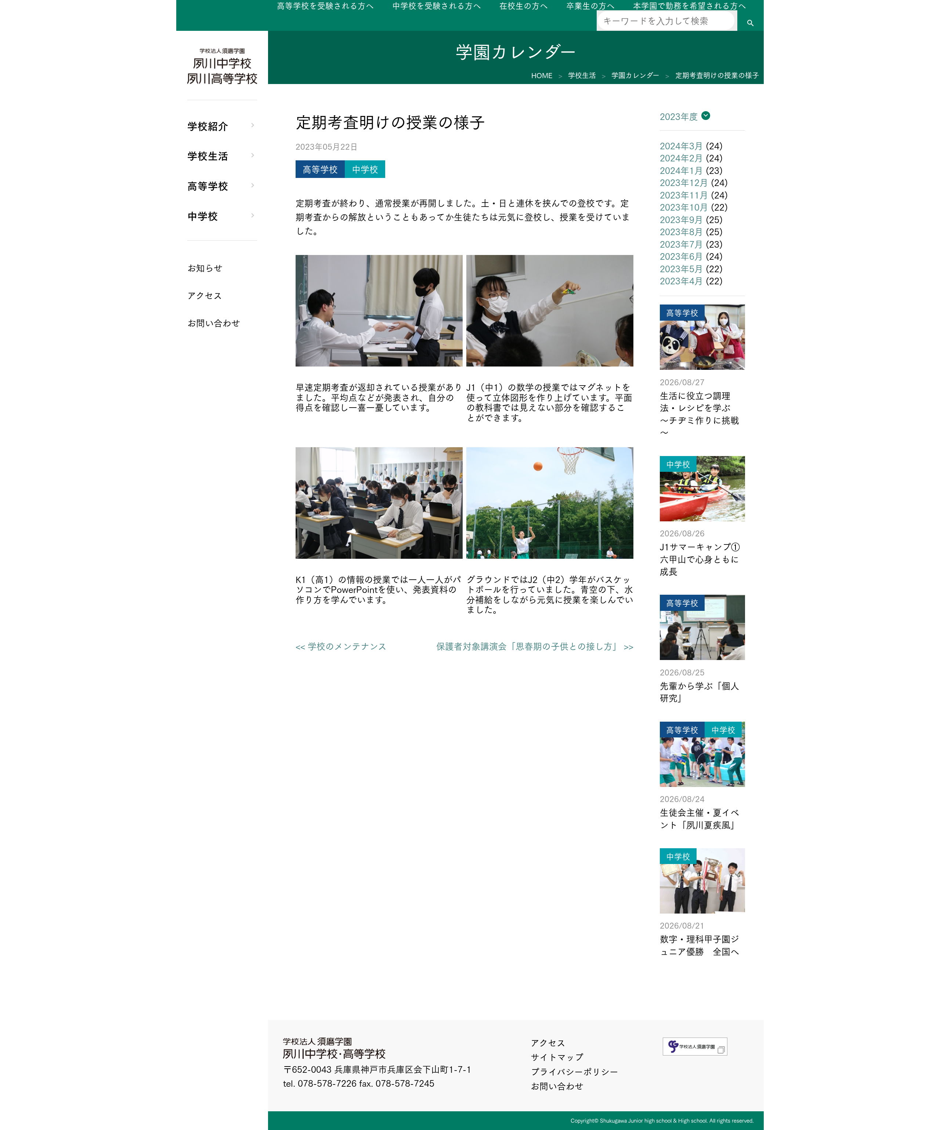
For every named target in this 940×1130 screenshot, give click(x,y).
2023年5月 (681, 268)
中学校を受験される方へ (436, 5)
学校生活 (207, 155)
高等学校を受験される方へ (325, 5)
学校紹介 (207, 125)
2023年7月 (681, 244)
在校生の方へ (523, 5)
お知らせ (205, 267)
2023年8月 (681, 231)
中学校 (202, 215)
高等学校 (207, 185)
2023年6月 (681, 256)
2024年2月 (681, 157)
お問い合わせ (557, 1086)
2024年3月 (681, 145)
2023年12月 (684, 182)
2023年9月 (681, 219)
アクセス (548, 1042)
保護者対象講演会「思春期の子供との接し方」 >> (534, 646)
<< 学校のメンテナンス (341, 646)
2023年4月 (681, 280)
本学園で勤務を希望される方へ (689, 5)
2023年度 (679, 116)
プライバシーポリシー (574, 1071)
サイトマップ (557, 1057)
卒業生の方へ (590, 5)
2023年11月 (684, 194)
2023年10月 (684, 207)
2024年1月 (681, 170)
